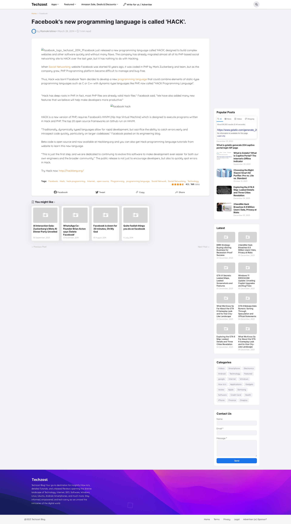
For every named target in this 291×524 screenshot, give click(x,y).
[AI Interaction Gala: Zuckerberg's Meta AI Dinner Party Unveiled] (45, 215)
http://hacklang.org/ (71, 170)
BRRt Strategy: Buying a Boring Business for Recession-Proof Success (224, 250)
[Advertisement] (236, 58)
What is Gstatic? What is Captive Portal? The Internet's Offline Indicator (245, 157)
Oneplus (243, 400)
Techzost (39, 4)
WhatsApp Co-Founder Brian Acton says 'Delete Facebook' (74, 230)
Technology (193, 181)
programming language (132, 79)
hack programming (76, 181)
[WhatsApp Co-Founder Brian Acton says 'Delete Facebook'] (75, 215)
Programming (117, 181)
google (221, 379)
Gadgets (249, 384)
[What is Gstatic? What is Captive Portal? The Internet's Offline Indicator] (224, 156)
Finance (232, 400)
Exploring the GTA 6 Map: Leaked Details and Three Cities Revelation (244, 191)
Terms (217, 519)
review (221, 389)
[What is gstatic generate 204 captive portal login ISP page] (237, 127)
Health (248, 395)
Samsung (241, 389)
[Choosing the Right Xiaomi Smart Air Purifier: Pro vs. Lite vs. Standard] (224, 173)
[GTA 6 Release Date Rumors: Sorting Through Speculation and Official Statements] (247, 298)
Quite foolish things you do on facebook (134, 227)
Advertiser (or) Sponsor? (255, 519)
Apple (230, 389)
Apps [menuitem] (54, 4)
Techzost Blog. (39, 519)
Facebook (43, 13)
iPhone (221, 400)
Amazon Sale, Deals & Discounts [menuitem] (98, 4)
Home (34, 13)
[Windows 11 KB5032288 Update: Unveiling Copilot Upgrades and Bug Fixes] (247, 268)
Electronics (249, 368)
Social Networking (60, 66)
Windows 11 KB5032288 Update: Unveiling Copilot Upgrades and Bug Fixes (246, 280)
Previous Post (40, 246)
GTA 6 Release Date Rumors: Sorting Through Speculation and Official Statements (247, 311)
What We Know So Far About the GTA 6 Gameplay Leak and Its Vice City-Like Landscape (225, 311)
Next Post (202, 246)
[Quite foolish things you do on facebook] (135, 215)
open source (103, 181)
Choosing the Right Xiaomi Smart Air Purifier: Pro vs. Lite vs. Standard (244, 174)
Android (222, 373)
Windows (244, 379)
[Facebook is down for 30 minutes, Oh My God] (105, 215)
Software (222, 395)
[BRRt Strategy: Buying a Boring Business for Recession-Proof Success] (226, 237)
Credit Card (236, 395)
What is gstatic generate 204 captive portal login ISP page (235, 146)
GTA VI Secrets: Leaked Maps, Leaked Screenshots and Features (224, 280)
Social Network (159, 181)
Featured (248, 373)
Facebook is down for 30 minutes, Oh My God (105, 228)
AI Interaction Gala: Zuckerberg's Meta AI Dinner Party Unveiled (45, 228)
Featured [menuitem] (69, 4)
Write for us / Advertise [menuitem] (139, 4)
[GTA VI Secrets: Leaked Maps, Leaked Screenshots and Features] (226, 268)
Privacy (226, 519)
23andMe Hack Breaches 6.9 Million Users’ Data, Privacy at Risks (245, 208)
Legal (236, 519)
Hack (62, 181)
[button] (256, 4)
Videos (221, 368)
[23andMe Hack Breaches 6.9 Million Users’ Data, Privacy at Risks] (224, 207)
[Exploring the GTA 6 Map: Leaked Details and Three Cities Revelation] (224, 190)
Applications (235, 384)
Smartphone (234, 368)
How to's (222, 384)
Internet (91, 181)
